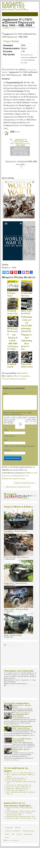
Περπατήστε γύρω (28, 831)
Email (5, 440)
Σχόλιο (5, 393)
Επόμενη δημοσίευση (25, 482)
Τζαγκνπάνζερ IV (10, 378)
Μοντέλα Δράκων (31, 69)
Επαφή (19, 834)
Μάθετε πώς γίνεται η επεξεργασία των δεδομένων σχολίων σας (20, 475)
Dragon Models (11, 41)
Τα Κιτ (7, 837)
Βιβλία (7, 834)
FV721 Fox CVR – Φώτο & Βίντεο (16, 557)
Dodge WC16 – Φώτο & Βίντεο (15, 583)
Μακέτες (18, 827)
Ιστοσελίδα (7, 450)
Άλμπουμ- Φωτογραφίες (12, 831)
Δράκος (24, 373)
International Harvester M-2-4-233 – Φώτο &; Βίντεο (22, 727)
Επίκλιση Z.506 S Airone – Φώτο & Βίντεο (22, 740)
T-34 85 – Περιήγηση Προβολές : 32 (16, 790)
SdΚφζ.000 (5, 28)
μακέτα (22, 378)
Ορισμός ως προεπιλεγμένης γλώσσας (16, 498)
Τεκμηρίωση (9, 827)
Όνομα (6, 430)
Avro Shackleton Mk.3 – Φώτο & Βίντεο (21, 715)
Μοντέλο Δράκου (22, 375)
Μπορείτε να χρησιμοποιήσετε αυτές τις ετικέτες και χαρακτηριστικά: (17, 413)
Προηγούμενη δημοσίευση (16, 486)
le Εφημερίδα (28, 834)
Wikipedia (17, 131)
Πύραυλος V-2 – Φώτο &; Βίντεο (21, 706)
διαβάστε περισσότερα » (23, 712)
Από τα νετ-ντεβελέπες (12, 840)
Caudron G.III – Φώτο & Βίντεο (20, 750)
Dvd (13, 834)
